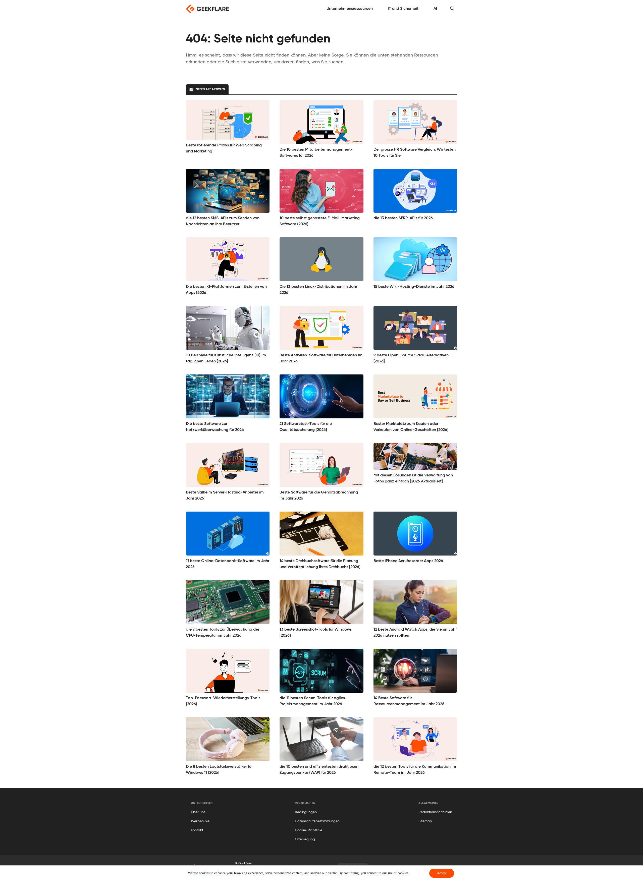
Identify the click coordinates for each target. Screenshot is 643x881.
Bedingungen (306, 812)
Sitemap (425, 821)
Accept (442, 873)
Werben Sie (200, 821)
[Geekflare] (207, 9)
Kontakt (197, 830)
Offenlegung (305, 839)
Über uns (198, 812)
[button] (452, 9)
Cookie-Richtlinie (308, 830)
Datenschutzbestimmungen (317, 821)
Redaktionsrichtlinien (435, 812)
